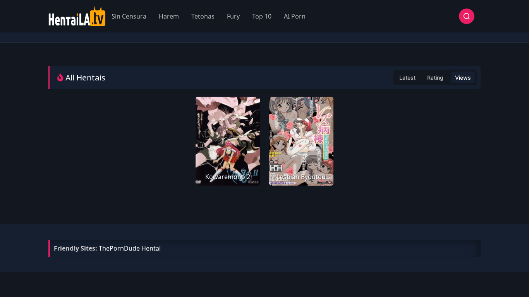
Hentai (151, 248)
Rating (435, 77)
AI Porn (295, 16)
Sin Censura (129, 16)
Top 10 (261, 16)
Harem (169, 16)
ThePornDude (119, 248)
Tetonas (203, 16)
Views (463, 77)
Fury (233, 16)
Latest (407, 77)
